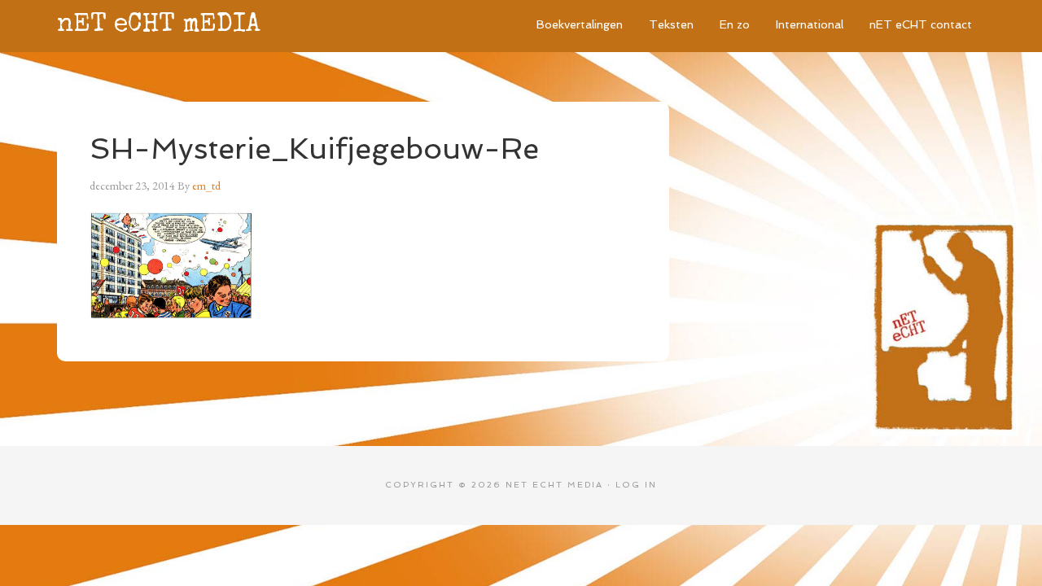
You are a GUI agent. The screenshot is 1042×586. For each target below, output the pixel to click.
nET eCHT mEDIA (158, 25)
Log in (636, 484)
